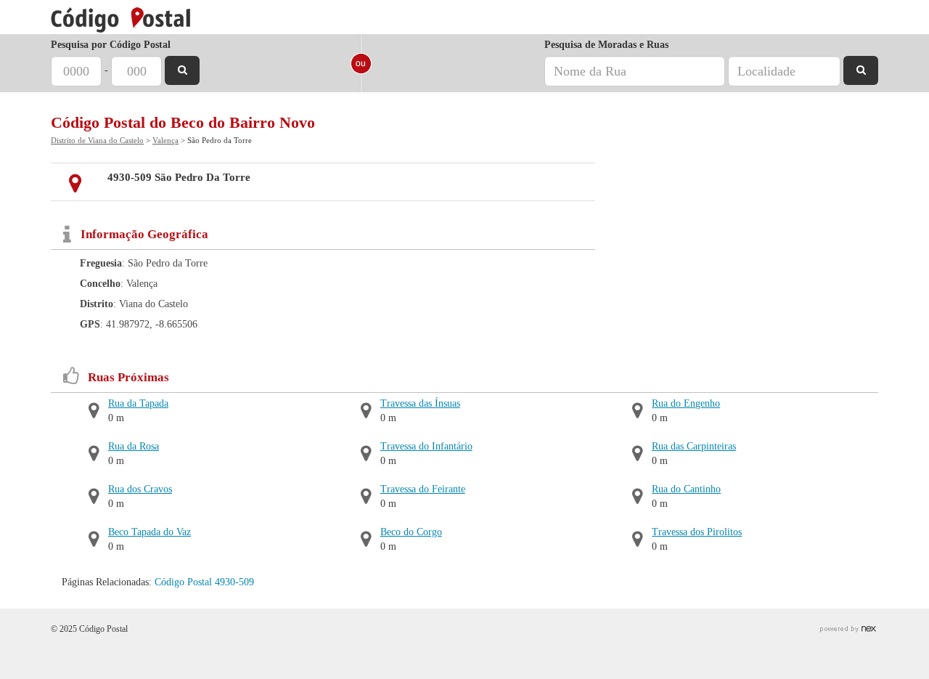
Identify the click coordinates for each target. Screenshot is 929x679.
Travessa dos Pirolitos (697, 531)
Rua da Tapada (138, 403)
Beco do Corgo (411, 531)
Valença (165, 140)
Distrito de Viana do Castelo (97, 140)
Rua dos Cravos (140, 489)
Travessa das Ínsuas (420, 403)
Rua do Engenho (686, 403)
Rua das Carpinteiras (694, 446)
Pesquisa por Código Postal (111, 44)
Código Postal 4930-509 (204, 582)
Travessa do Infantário (426, 446)
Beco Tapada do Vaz (149, 531)
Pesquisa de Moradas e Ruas (606, 44)
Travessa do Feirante (422, 489)
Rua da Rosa (133, 446)
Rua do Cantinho (686, 489)
